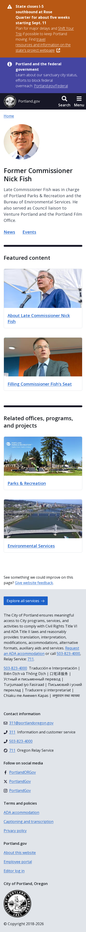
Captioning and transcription (28, 821)
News (9, 232)
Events (29, 232)
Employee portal (18, 861)
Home (9, 115)
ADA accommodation (21, 812)
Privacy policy (15, 830)
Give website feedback (34, 582)
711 (31, 659)
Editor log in (14, 870)
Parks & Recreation (27, 483)
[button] (64, 101)
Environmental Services (31, 546)
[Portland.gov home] (22, 101)
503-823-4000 (68, 653)
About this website (20, 852)
